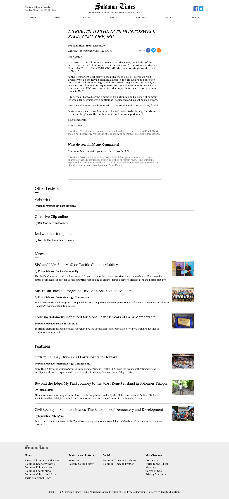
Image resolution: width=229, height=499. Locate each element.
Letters (169, 17)
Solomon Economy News (40, 463)
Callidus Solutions (171, 492)
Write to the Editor (157, 463)
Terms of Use (154, 470)
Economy (85, 17)
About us (151, 467)
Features (141, 17)
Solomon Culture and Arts (40, 474)
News (58, 17)
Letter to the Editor (120, 151)
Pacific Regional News (38, 477)
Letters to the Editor (81, 463)
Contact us (152, 460)
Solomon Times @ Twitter (118, 463)
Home (33, 17)
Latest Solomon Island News (42, 460)
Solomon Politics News (38, 467)
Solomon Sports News (38, 470)
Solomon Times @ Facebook (119, 460)
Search (195, 17)
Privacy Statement (157, 474)
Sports (113, 17)
